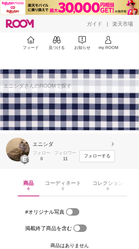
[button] (18, 149)
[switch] (72, 212)
